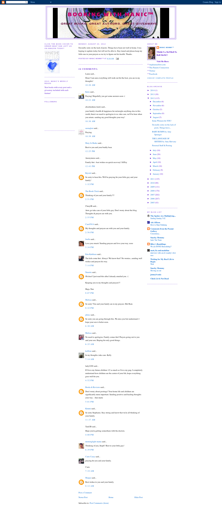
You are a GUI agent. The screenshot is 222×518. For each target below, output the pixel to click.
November (157, 105)
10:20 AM (90, 85)
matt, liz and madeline (159, 250)
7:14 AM (89, 359)
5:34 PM (89, 247)
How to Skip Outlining (158, 225)
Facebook (153, 74)
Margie (88, 477)
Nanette (88, 272)
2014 (152, 90)
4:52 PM (89, 380)
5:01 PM (89, 401)
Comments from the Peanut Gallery (162, 229)
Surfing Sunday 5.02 (157, 218)
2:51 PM (89, 199)
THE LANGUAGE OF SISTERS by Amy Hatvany (164, 140)
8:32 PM (89, 308)
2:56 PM (89, 232)
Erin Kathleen (91, 254)
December (157, 101)
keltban (88, 351)
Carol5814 (89, 224)
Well (152, 264)
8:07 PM (89, 293)
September (157, 113)
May (155, 158)
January (156, 174)
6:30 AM (89, 326)
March (156, 166)
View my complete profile (160, 78)
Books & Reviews (92, 387)
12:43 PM (90, 166)
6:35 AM (89, 344)
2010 (152, 182)
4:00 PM (89, 434)
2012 (152, 98)
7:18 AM (89, 471)
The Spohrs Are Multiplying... (163, 215)
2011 (152, 179)
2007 (152, 194)
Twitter (152, 70)
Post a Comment (85, 492)
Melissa (88, 299)
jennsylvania (155, 274)
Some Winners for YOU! (161, 120)
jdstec (87, 314)
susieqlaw (89, 128)
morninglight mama (93, 441)
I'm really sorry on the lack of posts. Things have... (164, 126)
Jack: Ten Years (156, 240)
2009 (152, 186)
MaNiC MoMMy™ (167, 47)
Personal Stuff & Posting (162, 145)
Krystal (88, 173)
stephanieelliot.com (157, 64)
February (157, 170)
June (155, 154)
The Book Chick (92, 191)
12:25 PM (90, 151)
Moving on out (155, 270)
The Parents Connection (159, 67)
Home (111, 497)
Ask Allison (155, 222)
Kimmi (88, 408)
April (155, 162)
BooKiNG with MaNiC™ (111, 14)
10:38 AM (90, 136)
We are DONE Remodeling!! (161, 246)
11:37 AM (90, 419)
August (156, 117)
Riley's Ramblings (158, 243)
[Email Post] (117, 58)
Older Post (138, 497)
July (155, 150)
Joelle (87, 239)
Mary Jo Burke (91, 143)
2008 (152, 190)
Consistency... (155, 233)
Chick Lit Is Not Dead (159, 278)
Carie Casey (90, 456)
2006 (152, 198)
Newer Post (83, 497)
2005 (152, 202)
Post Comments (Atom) (99, 503)
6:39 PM (89, 449)
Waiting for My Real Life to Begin (162, 260)
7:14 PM (89, 265)
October (156, 109)
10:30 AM (90, 121)
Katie (87, 91)
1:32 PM (89, 184)
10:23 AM (90, 100)
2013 (152, 94)
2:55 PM (89, 217)
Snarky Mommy (157, 237)
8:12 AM (89, 486)
